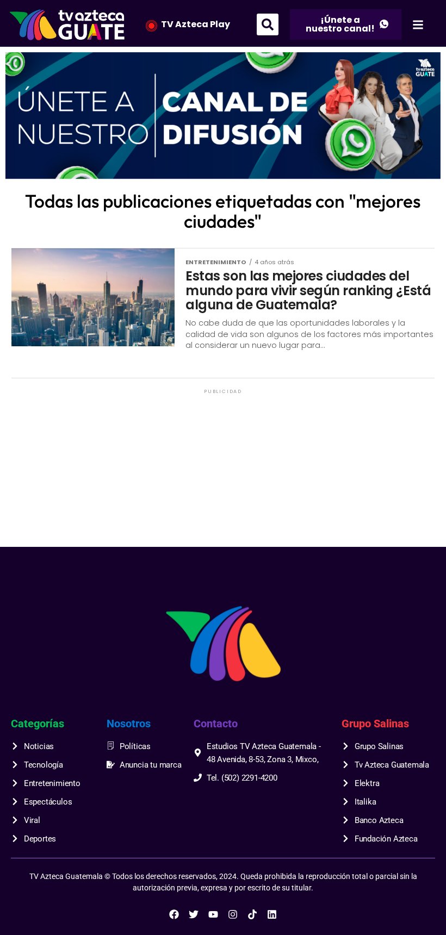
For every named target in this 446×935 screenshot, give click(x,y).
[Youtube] (213, 914)
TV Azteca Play (195, 24)
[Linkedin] (272, 914)
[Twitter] (193, 914)
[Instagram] (233, 914)
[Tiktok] (252, 914)
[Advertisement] (222, 472)
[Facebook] (174, 914)
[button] (267, 24)
